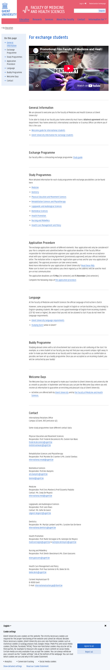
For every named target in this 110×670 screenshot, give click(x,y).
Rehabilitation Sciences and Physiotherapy (49, 201)
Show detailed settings (12, 666)
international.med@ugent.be (40, 495)
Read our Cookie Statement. (37, 666)
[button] (96, 19)
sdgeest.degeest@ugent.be (40, 512)
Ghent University (61, 392)
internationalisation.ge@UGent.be (48, 585)
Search (102, 10)
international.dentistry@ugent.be (42, 527)
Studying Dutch (38, 324)
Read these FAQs (88, 265)
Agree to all (89, 645)
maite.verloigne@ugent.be (39, 541)
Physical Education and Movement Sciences (49, 196)
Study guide (77, 157)
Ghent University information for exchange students (52, 134)
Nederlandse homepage (97, 3)
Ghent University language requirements (48, 320)
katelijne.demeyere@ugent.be (64, 541)
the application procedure (65, 279)
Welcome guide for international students (48, 130)
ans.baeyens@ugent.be (38, 473)
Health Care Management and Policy (46, 224)
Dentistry (35, 191)
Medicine (35, 187)
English (6, 625)
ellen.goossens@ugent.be (39, 557)
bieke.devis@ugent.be (37, 572)
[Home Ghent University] (9, 7)
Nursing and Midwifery (41, 220)
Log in (81, 3)
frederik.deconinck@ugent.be (40, 442)
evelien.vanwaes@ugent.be (40, 445)
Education (9, 27)
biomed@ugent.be (36, 478)
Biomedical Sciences (40, 210)
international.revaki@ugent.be (41, 459)
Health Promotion (39, 215)
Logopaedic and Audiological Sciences (47, 206)
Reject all (89, 651)
